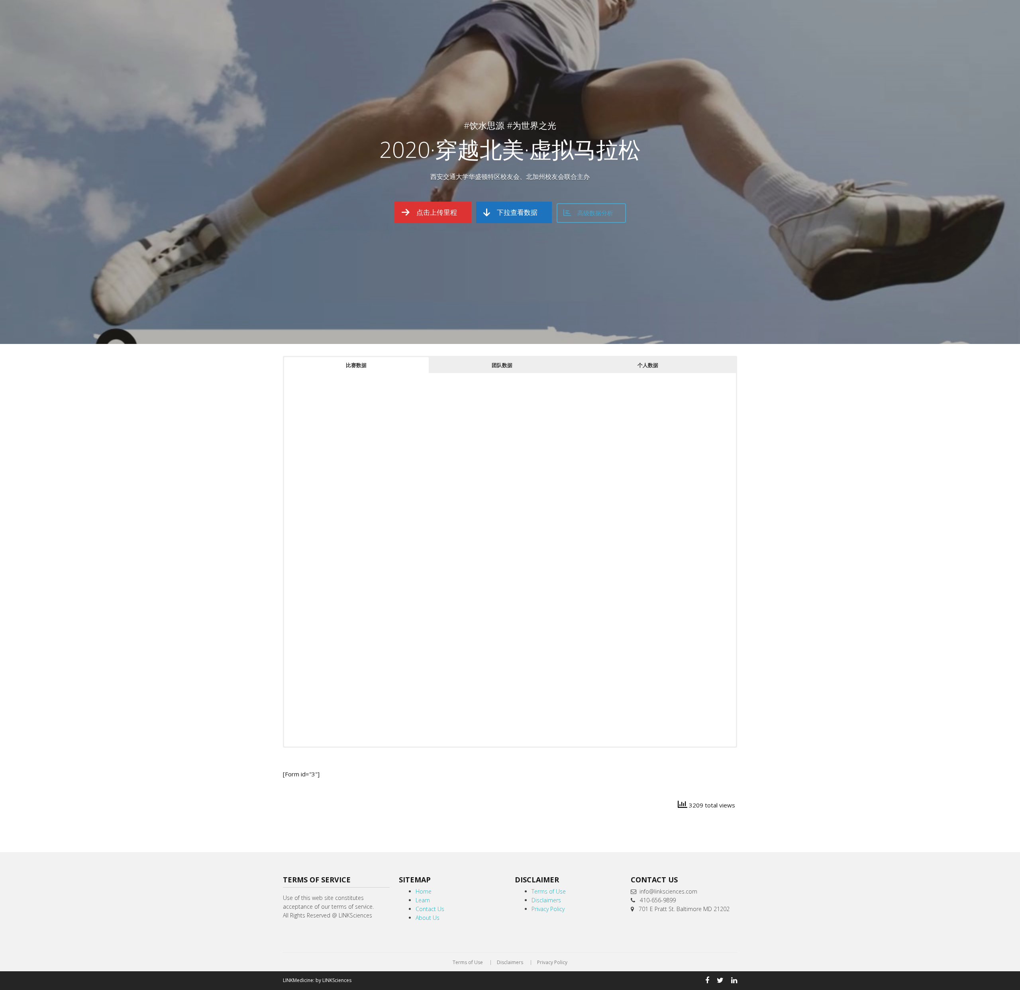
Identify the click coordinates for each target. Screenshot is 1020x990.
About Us (427, 917)
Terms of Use (549, 891)
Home (424, 891)
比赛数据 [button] (356, 365)
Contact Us (430, 909)
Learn (423, 900)
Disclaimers (546, 900)
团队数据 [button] (502, 365)
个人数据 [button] (648, 365)
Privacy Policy (548, 909)
